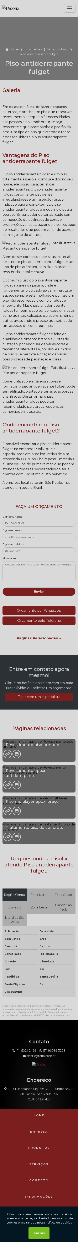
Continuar (39, 1233)
